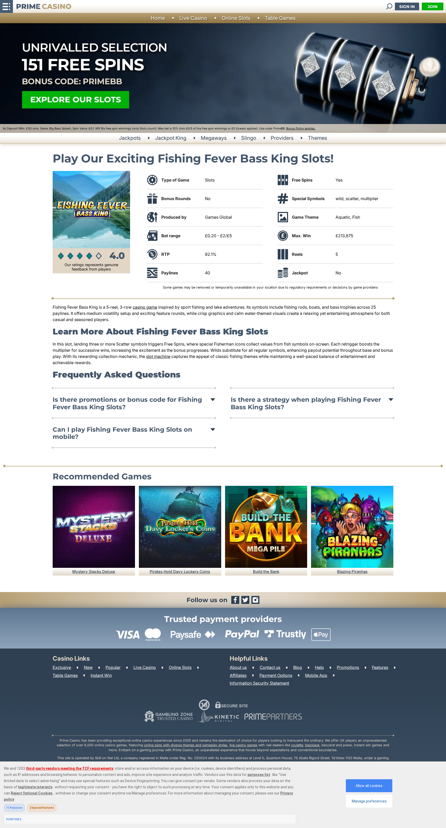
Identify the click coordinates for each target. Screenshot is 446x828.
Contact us (270, 667)
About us (238, 667)
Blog (297, 667)
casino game (145, 307)
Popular (113, 667)
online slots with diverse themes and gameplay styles (185, 745)
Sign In (407, 6)
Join (432, 6)
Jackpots (130, 138)
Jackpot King (170, 138)
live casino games (243, 745)
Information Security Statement (259, 683)
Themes (317, 138)
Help (319, 667)
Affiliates (238, 675)
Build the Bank (266, 571)
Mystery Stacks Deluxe (93, 571)
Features (380, 667)
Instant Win (101, 675)
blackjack (312, 745)
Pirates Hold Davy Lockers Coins (180, 571)
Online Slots (236, 18)
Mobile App (316, 675)
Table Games (280, 18)
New (88, 667)
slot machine (158, 356)
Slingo (248, 138)
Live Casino (193, 18)
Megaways (214, 138)
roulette (297, 745)
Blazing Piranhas (352, 571)
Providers (282, 138)
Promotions (348, 667)
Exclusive (62, 667)
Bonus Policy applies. (300, 128)
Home (158, 18)
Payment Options (275, 675)
